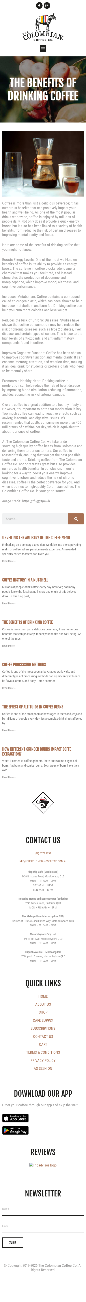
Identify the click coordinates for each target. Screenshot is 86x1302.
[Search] (76, 518)
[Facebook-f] (39, 5)
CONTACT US (43, 1036)
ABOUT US (43, 1004)
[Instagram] (47, 5)
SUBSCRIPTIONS (43, 1028)
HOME (43, 996)
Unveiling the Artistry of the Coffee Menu (36, 537)
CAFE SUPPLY (43, 1020)
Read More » (8, 561)
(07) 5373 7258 (43, 853)
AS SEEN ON (43, 1068)
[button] (43, 48)
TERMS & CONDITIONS (43, 1052)
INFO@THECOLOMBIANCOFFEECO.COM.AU (43, 861)
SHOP (43, 1012)
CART (43, 1044)
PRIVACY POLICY (43, 1060)
